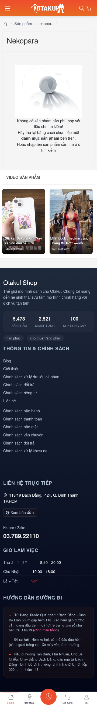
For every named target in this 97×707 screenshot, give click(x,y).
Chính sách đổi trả (18, 384)
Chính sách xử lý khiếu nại (25, 450)
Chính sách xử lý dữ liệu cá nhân (31, 376)
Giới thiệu (11, 368)
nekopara (45, 23)
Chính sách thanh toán (22, 419)
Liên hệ (9, 400)
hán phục (13, 338)
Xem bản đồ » (21, 512)
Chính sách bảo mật (20, 426)
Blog (7, 360)
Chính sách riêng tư (20, 392)
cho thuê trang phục (45, 338)
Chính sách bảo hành (21, 410)
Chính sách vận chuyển (23, 434)
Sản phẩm (23, 23)
